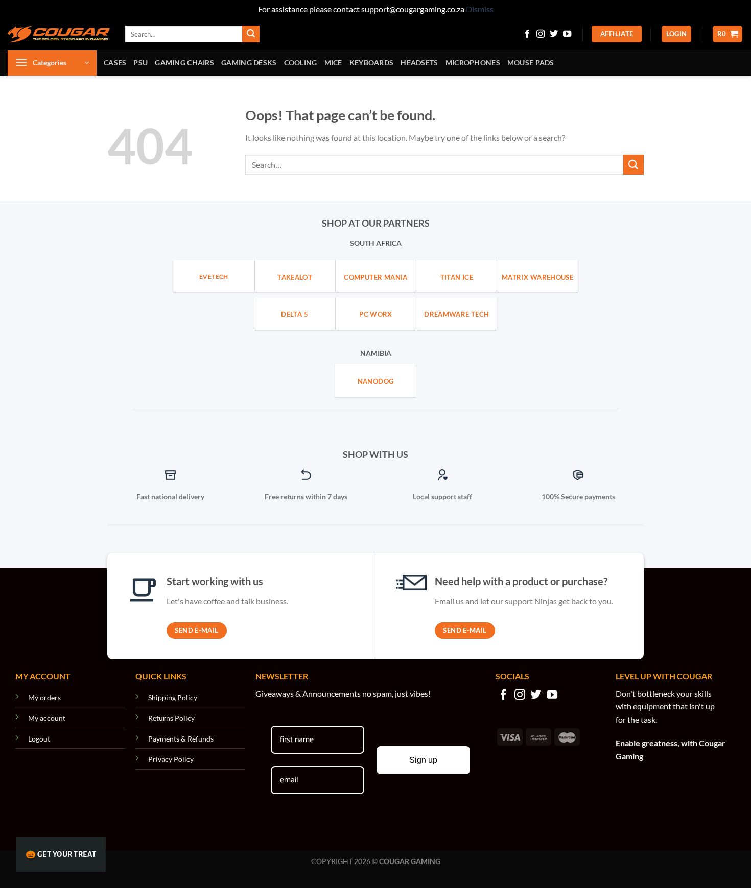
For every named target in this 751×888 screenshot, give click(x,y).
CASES (115, 62)
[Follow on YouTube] (567, 34)
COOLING (300, 62)
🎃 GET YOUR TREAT (61, 854)
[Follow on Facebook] (527, 34)
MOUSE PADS (530, 62)
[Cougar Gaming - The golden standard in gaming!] (59, 34)
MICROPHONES (472, 62)
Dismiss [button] (480, 9)
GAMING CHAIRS (184, 62)
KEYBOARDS (371, 62)
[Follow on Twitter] (554, 34)
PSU (140, 62)
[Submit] (251, 34)
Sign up (423, 760)
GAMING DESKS (248, 62)
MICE (333, 62)
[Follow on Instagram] (540, 34)
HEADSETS (419, 62)
